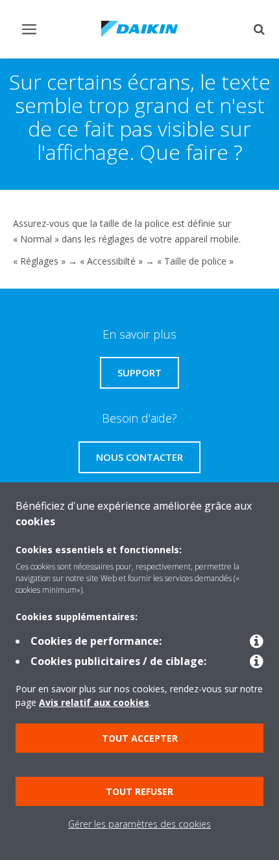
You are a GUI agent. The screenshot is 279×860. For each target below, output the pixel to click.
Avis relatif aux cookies (94, 702)
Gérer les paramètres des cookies (139, 824)
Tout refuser (139, 791)
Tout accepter (140, 738)
